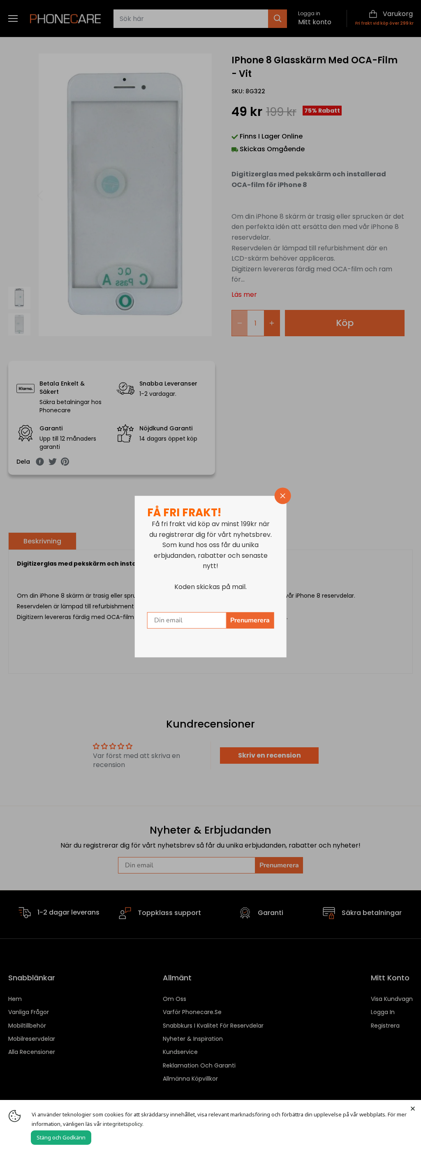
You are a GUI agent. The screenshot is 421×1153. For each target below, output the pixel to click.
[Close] (413, 1108)
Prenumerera (250, 620)
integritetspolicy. (123, 1124)
